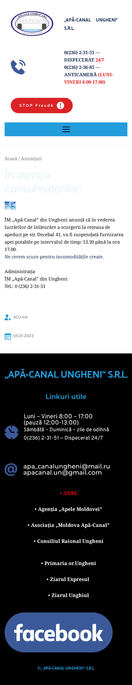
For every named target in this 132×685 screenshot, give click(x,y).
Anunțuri (31, 158)
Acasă (11, 158)
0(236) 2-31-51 (41, 438)
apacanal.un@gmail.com (62, 472)
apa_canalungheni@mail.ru (66, 466)
